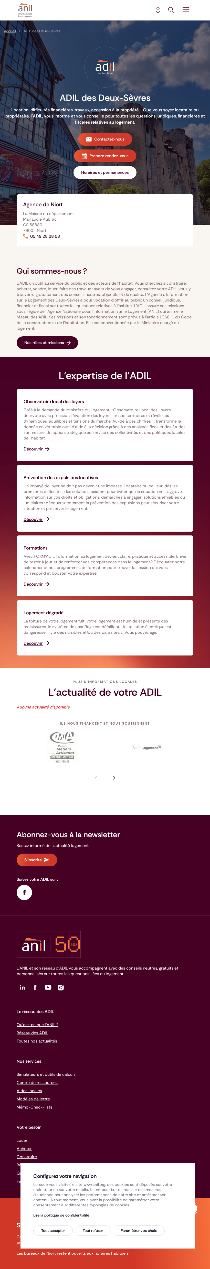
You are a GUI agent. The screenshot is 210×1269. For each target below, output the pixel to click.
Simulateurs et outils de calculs (46, 1074)
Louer (22, 1140)
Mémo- (34, 1107)
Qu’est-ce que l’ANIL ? (37, 1024)
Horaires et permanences (105, 172)
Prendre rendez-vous (109, 155)
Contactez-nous (109, 139)
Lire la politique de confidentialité (61, 1215)
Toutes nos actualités (37, 1041)
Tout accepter (53, 1230)
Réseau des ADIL (32, 1033)
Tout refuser (93, 1230)
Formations (36, 548)
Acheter (24, 1148)
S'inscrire (33, 860)
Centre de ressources (37, 1082)
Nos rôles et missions (44, 342)
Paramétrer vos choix (139, 1230)
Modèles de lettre (33, 1099)
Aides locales (29, 1090)
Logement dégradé (44, 613)
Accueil (10, 31)
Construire (27, 1156)
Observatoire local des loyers (54, 402)
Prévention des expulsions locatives (61, 478)
